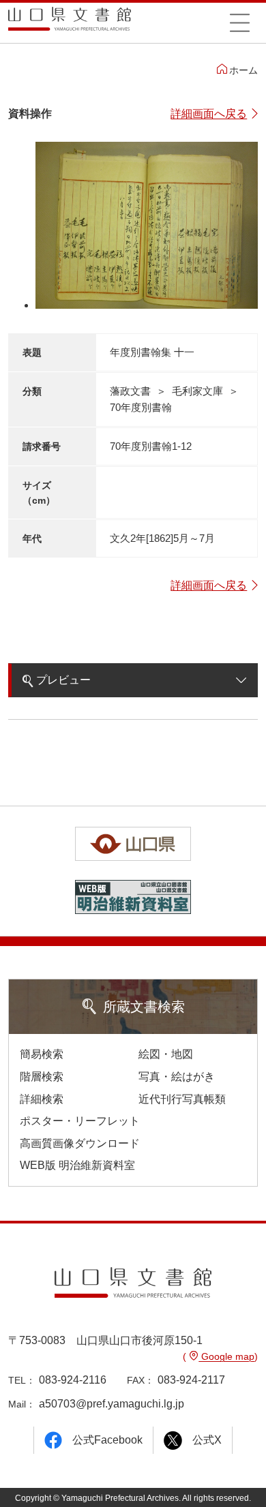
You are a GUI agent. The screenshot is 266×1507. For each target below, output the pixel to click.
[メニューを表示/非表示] (239, 22)
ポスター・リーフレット (80, 1121)
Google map (226, 1356)
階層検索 (41, 1076)
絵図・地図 (165, 1054)
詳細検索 (41, 1099)
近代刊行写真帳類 (182, 1099)
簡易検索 (41, 1054)
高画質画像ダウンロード (80, 1143)
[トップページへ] (69, 23)
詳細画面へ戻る (209, 113)
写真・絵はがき (176, 1076)
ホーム (243, 70)
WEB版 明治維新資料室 (77, 1165)
